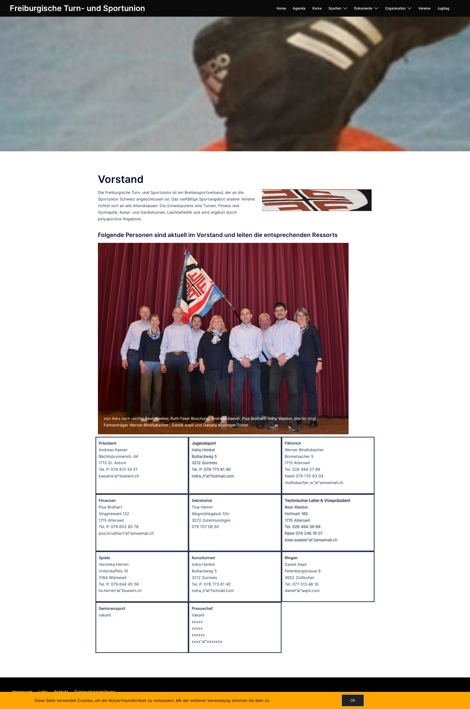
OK (352, 700)
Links (43, 691)
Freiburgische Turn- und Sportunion (77, 8)
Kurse (317, 8)
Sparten (335, 8)
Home (281, 8)
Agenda (299, 8)
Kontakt (61, 691)
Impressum (22, 691)
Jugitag (443, 8)
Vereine (424, 8)
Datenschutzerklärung (94, 691)
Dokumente (363, 8)
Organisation (395, 8)
